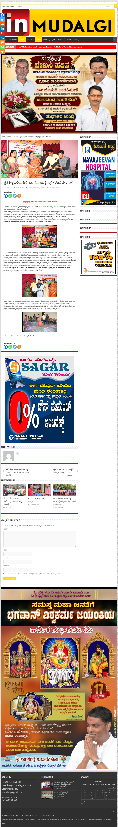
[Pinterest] (2, 33)
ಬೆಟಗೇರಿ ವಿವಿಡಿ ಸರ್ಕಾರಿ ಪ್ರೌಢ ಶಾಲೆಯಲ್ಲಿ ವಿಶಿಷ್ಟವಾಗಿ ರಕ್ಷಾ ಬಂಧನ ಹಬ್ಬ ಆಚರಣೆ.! (64, 501)
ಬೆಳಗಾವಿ (38, 39)
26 (97, 798)
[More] (19, 196)
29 (109, 798)
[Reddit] (2, 24)
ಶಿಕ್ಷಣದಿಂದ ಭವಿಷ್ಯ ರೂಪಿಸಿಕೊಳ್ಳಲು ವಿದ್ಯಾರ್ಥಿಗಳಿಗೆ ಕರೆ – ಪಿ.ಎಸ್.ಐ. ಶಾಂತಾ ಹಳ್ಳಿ (63, 471)
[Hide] (1, 56)
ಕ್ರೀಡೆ (53, 39)
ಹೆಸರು (5, 550)
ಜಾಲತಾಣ (6, 566)
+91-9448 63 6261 (10, 797)
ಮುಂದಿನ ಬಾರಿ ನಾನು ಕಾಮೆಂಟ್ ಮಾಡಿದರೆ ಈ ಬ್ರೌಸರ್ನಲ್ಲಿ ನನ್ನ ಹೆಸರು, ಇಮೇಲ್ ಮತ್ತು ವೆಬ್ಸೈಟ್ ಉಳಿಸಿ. (34, 573)
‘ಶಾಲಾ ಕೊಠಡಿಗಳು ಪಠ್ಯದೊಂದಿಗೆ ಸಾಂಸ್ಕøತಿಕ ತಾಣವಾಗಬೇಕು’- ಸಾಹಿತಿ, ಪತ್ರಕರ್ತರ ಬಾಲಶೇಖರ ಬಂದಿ (44, 47)
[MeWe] (2, 38)
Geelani (51, 815)
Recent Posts (11, 137)
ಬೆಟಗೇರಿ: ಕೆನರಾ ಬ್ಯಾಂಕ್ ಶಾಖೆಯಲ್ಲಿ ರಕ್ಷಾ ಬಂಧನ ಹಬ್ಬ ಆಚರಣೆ (12, 501)
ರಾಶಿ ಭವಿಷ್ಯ (46, 39)
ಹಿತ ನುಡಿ (68, 39)
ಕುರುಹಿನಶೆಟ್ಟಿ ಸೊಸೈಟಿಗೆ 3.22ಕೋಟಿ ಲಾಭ (61, 793)
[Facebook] (6, 196)
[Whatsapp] (10, 196)
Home (3, 137)
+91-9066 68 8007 (10, 800)
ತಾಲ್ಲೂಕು (21, 39)
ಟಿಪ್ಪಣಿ (5, 529)
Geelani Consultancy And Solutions (16, 819)
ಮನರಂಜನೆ (30, 39)
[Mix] (2, 42)
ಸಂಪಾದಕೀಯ (13, 39)
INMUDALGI (19, 815)
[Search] (115, 6)
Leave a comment (55, 188)
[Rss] (111, 811)
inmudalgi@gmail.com (12, 792)
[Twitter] (15, 196)
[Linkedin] (2, 28)
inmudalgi (8, 188)
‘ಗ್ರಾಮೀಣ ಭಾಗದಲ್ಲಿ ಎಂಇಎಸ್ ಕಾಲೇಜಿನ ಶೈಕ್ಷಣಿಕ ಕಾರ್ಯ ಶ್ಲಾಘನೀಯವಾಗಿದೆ (64, 784)
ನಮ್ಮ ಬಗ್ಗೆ (20, 6)
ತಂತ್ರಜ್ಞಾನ (60, 39)
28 (106, 798)
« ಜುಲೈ (83, 803)
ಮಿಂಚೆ (5, 558)
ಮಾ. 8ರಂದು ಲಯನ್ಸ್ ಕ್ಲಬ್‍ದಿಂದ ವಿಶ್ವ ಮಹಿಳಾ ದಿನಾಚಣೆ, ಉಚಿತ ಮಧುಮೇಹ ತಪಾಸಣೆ (17, 471)
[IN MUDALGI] (59, 22)
